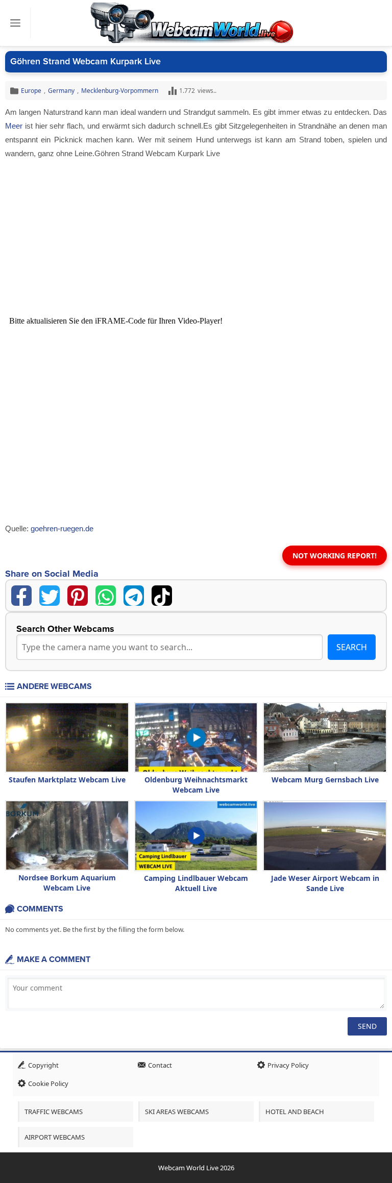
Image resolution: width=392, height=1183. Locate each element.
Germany (61, 90)
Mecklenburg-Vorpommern (119, 90)
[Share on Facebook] (21, 595)
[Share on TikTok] (162, 595)
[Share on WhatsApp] (105, 595)
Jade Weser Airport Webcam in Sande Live (325, 883)
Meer (13, 125)
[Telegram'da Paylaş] (134, 595)
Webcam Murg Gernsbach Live (325, 779)
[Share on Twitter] (49, 595)
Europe (31, 90)
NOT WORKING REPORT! (334, 555)
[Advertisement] (196, 236)
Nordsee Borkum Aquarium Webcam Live (67, 883)
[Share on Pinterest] (77, 595)
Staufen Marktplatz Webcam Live (67, 779)
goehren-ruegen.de (62, 528)
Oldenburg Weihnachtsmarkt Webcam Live (196, 785)
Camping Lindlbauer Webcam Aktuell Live (196, 883)
